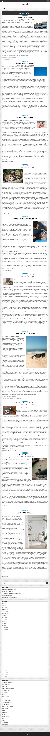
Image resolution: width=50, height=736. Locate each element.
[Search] (48, 1)
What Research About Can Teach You (9, 57)
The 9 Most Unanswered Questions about (25, 275)
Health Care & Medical (6, 700)
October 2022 (4, 647)
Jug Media (25, 4)
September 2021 (5, 662)
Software (25, 15)
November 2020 (5, 674)
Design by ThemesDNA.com (25, 734)
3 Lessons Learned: (6, 211)
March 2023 (4, 643)
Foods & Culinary (5, 696)
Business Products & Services (8, 688)
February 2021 (5, 668)
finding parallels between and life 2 (9, 589)
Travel (3, 720)
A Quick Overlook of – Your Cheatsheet (25, 333)
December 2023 (5, 627)
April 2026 (4, 605)
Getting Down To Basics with (25, 455)
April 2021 (4, 664)
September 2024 (5, 621)
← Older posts (5, 576)
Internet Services (5, 704)
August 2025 (4, 615)
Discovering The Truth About (7, 161)
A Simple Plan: (5, 113)
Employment (4, 692)
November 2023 (5, 629)
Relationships (4, 712)
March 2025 (4, 617)
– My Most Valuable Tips (7, 270)
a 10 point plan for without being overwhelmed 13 (11, 593)
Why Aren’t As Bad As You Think (8, 268)
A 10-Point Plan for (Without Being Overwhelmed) (12, 398)
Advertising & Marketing (7, 682)
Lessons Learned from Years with (25, 63)
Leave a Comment (31, 19)
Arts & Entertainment (6, 684)
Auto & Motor (4, 686)
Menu (4, 1)
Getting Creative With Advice (7, 448)
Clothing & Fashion (5, 690)
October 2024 (4, 619)
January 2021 (4, 670)
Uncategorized (5, 722)
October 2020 (4, 676)
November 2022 (5, 645)
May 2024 (4, 625)
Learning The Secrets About (25, 17)
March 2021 (4, 666)
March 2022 (4, 658)
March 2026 (4, 607)
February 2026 (5, 609)
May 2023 (4, 639)
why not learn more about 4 (7, 595)
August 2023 (4, 633)
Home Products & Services (7, 702)
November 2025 (5, 611)
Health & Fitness (5, 698)
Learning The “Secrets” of (7, 505)
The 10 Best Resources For (7, 59)
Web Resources (5, 724)
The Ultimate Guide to (6, 213)
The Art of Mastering (6, 507)
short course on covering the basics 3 (9, 597)
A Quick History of (5, 573)
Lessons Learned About (25, 166)
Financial (3, 694)
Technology (4, 718)
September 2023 (5, 631)
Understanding (5, 111)
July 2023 (4, 635)
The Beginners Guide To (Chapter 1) (9, 396)
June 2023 (4, 637)
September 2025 (5, 613)
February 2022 (5, 660)
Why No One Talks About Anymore (25, 117)
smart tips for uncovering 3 (7, 591)
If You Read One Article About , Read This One (25, 218)
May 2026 (4, 603)
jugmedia (18, 19)
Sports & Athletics (5, 716)
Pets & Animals (5, 708)
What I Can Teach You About (7, 159)
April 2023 (4, 641)
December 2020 (5, 672)
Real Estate (4, 710)
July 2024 (4, 623)
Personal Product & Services (7, 706)
